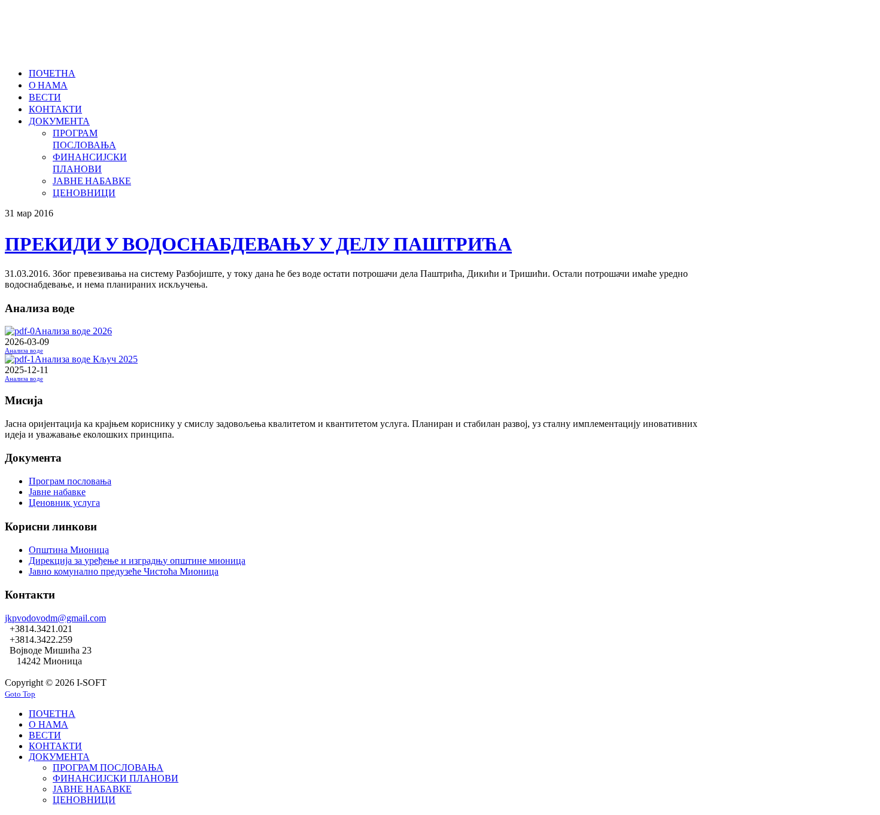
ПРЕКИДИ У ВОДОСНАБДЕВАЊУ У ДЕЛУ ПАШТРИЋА (258, 243)
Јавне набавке (57, 492)
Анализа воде (24, 350)
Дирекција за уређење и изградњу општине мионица (137, 560)
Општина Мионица (69, 550)
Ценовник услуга (64, 502)
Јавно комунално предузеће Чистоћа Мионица (124, 571)
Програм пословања (70, 481)
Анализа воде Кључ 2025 (86, 359)
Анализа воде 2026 (73, 331)
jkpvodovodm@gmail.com (55, 618)
